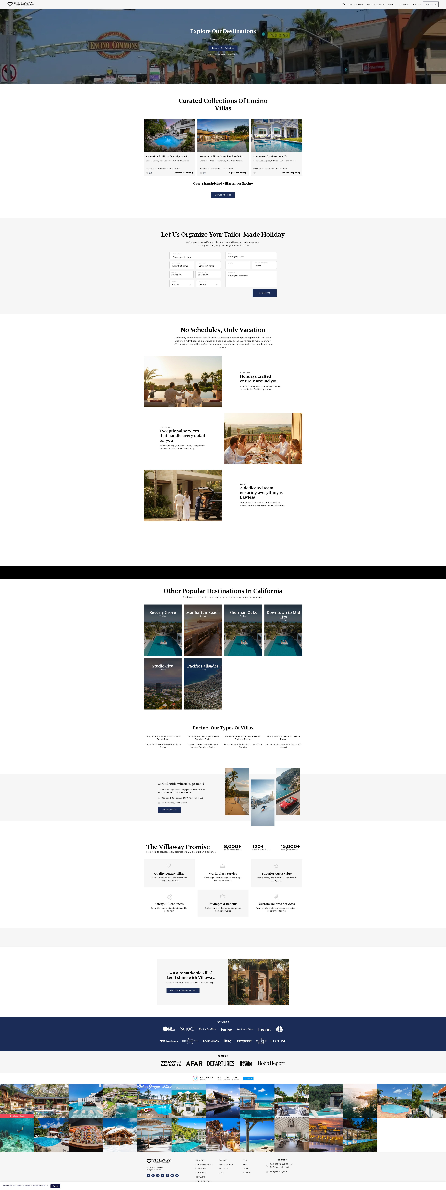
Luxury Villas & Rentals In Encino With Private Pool (162, 738)
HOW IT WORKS (226, 1164)
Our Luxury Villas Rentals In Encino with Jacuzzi (283, 746)
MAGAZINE (392, 4)
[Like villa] (192, 121)
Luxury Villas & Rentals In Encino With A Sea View (243, 746)
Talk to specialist (169, 810)
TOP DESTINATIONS (357, 4)
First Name (176, 263)
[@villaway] (195, 1078)
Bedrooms (202, 281)
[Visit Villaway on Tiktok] (167, 1175)
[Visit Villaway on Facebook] (148, 1175)
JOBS (221, 1173)
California (167, 161)
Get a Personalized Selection (223, 55)
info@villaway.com (278, 1172)
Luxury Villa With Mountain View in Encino (283, 738)
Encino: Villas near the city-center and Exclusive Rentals (243, 738)
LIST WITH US (404, 4)
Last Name (202, 263)
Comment (231, 272)
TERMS (246, 1168)
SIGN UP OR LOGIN (203, 1181)
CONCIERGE (200, 1168)
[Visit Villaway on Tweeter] (162, 1175)
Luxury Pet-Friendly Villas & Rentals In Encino (163, 746)
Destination (177, 253)
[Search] (344, 4)
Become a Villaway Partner (183, 990)
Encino (148, 161)
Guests (175, 281)
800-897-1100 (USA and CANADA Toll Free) (182, 798)
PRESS (245, 1164)
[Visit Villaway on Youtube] (172, 1175)
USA (174, 161)
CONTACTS (200, 1177)
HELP (245, 1160)
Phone (230, 263)
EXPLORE (223, 1160)
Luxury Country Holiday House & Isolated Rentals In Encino (203, 746)
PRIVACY (246, 1173)
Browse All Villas (223, 195)
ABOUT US (417, 4)
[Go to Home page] (20, 4)
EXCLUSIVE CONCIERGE (376, 4)
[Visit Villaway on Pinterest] (177, 1175)
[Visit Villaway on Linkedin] (153, 1175)
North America (183, 161)
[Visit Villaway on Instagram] (158, 1175)
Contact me (264, 293)
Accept (55, 1186)
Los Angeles (158, 161)
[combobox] (181, 285)
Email (230, 253)
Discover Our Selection (223, 48)
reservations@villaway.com (174, 803)
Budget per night (261, 263)
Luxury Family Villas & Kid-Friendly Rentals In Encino (203, 738)
